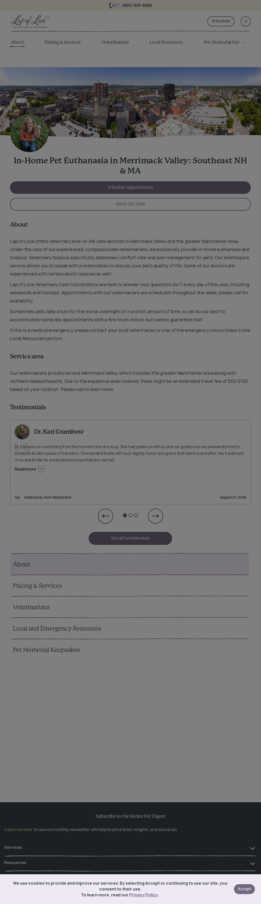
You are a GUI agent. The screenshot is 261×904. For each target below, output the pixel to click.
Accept (244, 889)
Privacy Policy (143, 895)
